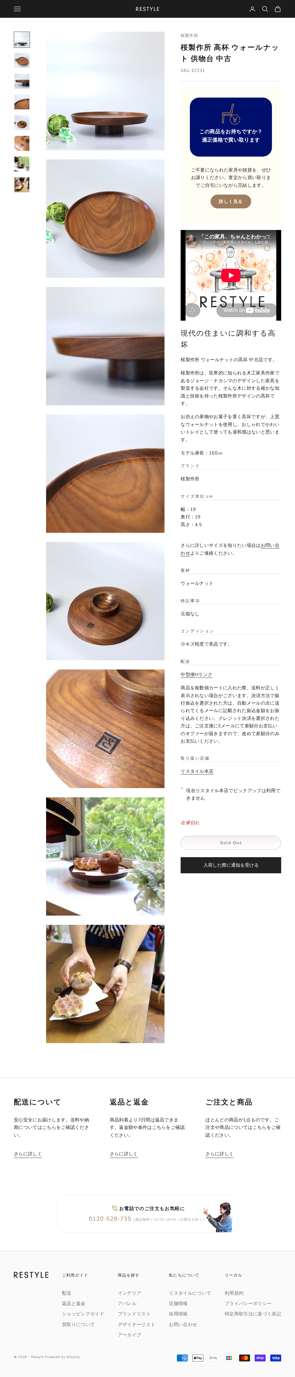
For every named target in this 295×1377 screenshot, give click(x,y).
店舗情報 (178, 1303)
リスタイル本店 (197, 771)
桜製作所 (189, 35)
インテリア (129, 1293)
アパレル (127, 1303)
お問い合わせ (183, 1324)
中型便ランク (196, 675)
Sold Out (231, 843)
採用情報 (178, 1314)
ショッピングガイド (83, 1314)
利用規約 (234, 1293)
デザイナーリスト (137, 1324)
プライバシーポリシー (248, 1303)
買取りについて (78, 1324)
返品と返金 (74, 1303)
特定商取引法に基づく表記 (253, 1314)
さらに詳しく (28, 1154)
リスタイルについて (190, 1293)
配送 (66, 1293)
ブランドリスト (134, 1314)
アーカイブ (129, 1335)
